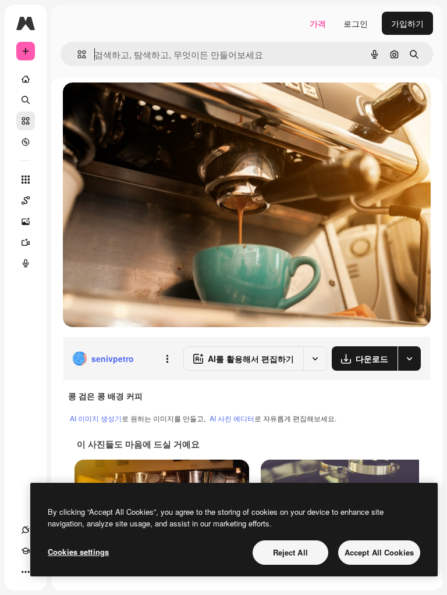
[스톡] (25, 121)
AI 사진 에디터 (232, 418)
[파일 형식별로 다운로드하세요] (409, 358)
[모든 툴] (25, 179)
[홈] (25, 79)
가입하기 (407, 23)
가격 (318, 23)
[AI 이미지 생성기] (25, 221)
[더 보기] (25, 571)
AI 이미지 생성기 (96, 418)
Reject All (290, 552)
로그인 (355, 23)
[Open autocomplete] (77, 54)
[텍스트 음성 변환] (25, 263)
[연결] (25, 530)
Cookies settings (78, 551)
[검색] (25, 100)
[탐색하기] (25, 141)
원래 (130, 104)
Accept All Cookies (379, 552)
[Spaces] (25, 200)
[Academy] (25, 551)
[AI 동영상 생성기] (25, 242)
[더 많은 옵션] (167, 358)
